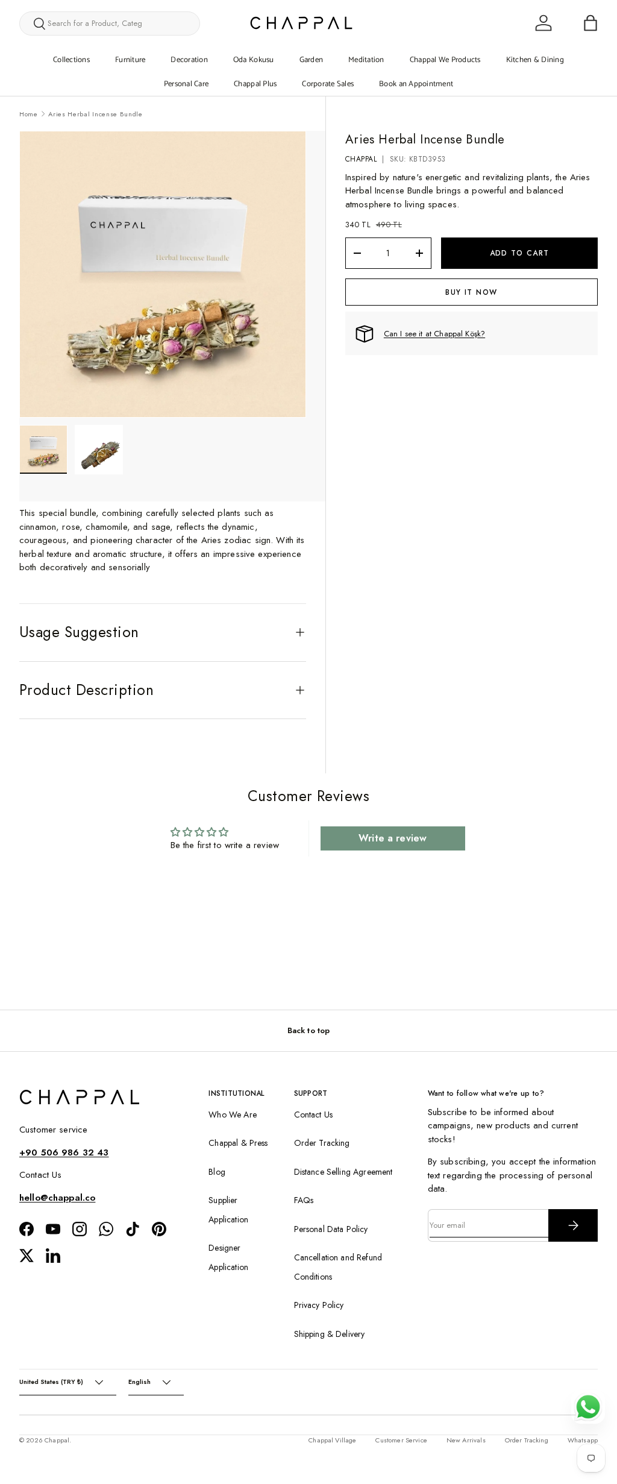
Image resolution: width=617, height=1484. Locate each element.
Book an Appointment (416, 84)
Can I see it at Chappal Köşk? (434, 333)
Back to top (308, 1030)
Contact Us (313, 1114)
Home (28, 114)
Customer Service (401, 1440)
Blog (216, 1172)
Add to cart (520, 253)
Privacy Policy (319, 1305)
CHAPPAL (361, 159)
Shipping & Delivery (329, 1334)
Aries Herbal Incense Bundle (95, 114)
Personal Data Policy (331, 1229)
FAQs (304, 1200)
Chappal (57, 1440)
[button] (590, 23)
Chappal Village (332, 1440)
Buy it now (471, 292)
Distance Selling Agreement (343, 1172)
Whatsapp (583, 1440)
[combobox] (109, 23)
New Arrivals (466, 1440)
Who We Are (232, 1114)
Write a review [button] (393, 838)
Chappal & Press (238, 1143)
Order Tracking (322, 1143)
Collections (71, 60)
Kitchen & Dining (535, 60)
